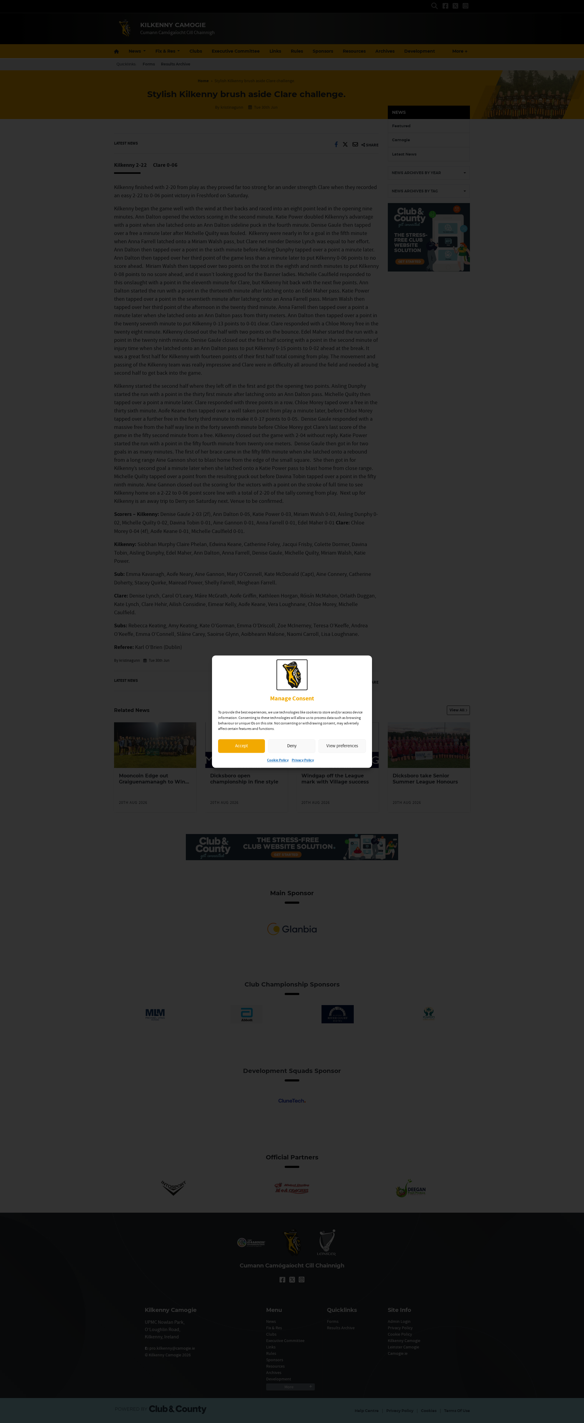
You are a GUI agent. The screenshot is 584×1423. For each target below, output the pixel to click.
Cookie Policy (278, 760)
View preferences (342, 746)
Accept (241, 746)
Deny (292, 746)
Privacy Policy (303, 760)
